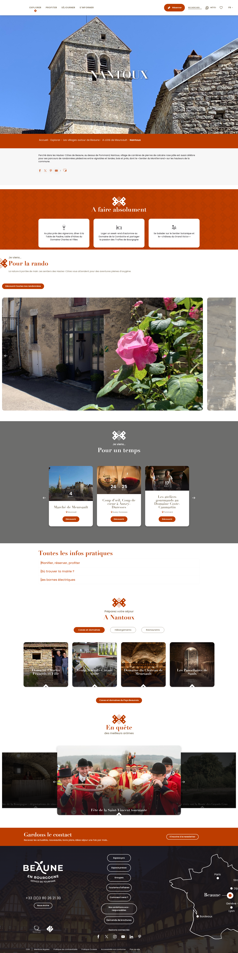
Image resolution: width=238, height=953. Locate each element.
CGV (28, 949)
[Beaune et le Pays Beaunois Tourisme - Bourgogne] (14, 7)
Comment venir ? (119, 897)
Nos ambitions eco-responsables (119, 909)
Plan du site (135, 949)
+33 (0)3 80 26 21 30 (43, 898)
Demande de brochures (119, 920)
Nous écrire (43, 905)
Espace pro (119, 858)
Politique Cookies (89, 949)
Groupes (119, 877)
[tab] (89, 630)
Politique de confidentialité (65, 949)
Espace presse (119, 867)
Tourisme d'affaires (119, 887)
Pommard (104, 155)
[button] (231, 7)
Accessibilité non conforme (113, 949)
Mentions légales (41, 949)
